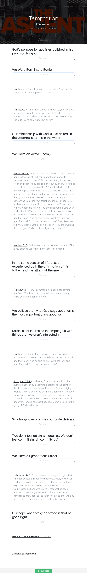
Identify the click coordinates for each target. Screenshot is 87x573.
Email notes (43, 571)
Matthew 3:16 (20, 109)
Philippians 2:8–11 (22, 381)
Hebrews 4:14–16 (21, 475)
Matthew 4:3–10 (21, 173)
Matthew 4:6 (19, 289)
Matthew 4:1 (19, 89)
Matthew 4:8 (19, 354)
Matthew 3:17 (20, 245)
